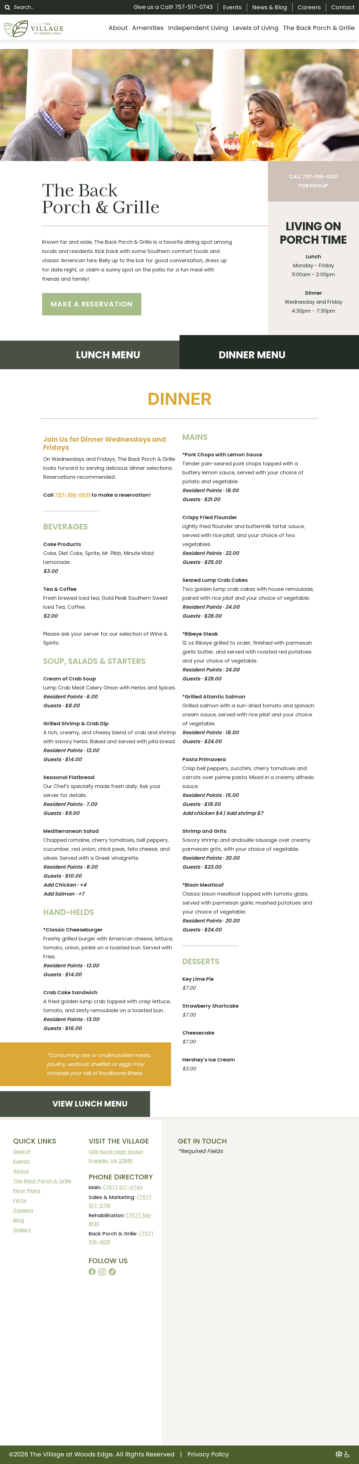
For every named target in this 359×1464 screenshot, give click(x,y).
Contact (343, 7)
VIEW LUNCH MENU (90, 1104)
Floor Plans (26, 1190)
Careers (309, 7)
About (21, 1171)
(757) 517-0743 (122, 1187)
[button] (118, 27)
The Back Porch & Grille (42, 1180)
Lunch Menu (108, 355)
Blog (18, 1220)
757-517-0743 (194, 7)
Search (22, 1151)
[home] (46, 28)
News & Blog (269, 7)
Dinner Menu (252, 355)
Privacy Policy (208, 1454)
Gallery (22, 1229)
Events (232, 7)
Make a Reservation (91, 304)
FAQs (19, 1200)
